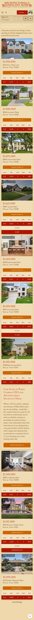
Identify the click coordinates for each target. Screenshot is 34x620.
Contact (21, 12)
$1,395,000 (9, 361)
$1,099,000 (9, 577)
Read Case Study (16, 445)
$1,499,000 (9, 306)
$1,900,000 (9, 109)
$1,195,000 (9, 521)
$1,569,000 (9, 259)
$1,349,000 (9, 474)
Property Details (16, 72)
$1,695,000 (9, 156)
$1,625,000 (9, 203)
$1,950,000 (9, 61)
